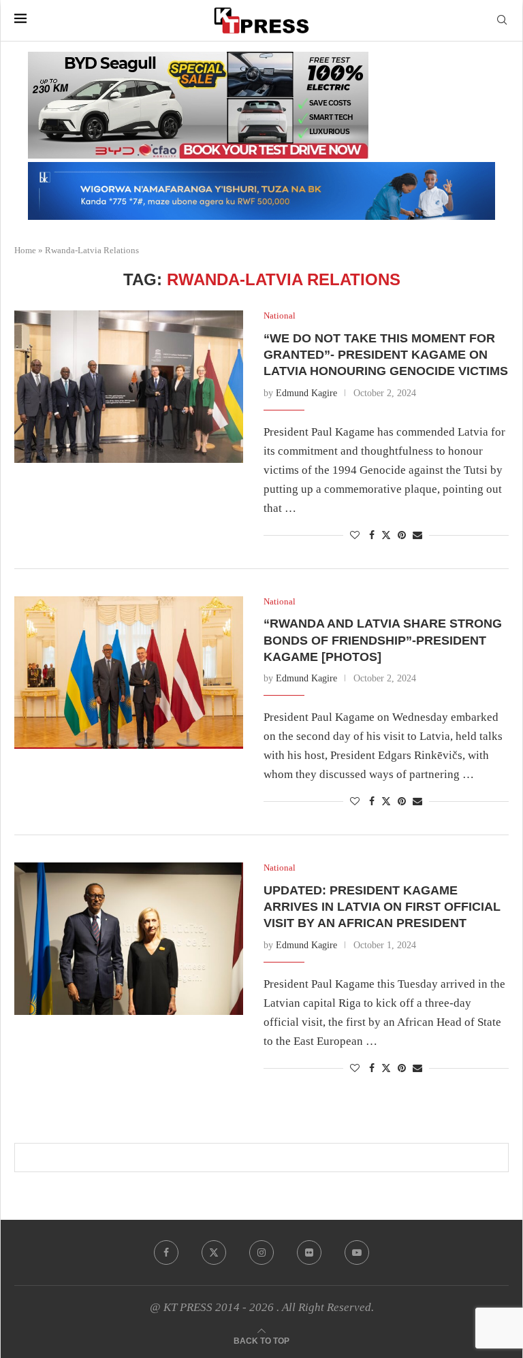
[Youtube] (357, 1252)
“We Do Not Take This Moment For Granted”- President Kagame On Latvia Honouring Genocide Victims (386, 355)
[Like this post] (355, 535)
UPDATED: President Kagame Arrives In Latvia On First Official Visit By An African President (382, 907)
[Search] (502, 20)
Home (25, 250)
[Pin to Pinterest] (402, 535)
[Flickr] (309, 1252)
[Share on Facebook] (372, 535)
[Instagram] (261, 1252)
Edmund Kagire (306, 393)
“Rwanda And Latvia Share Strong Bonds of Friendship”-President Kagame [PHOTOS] (383, 640)
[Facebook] (166, 1252)
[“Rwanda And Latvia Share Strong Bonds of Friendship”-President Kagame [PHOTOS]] (128, 672)
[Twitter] (214, 1252)
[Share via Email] (417, 535)
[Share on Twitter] (386, 535)
